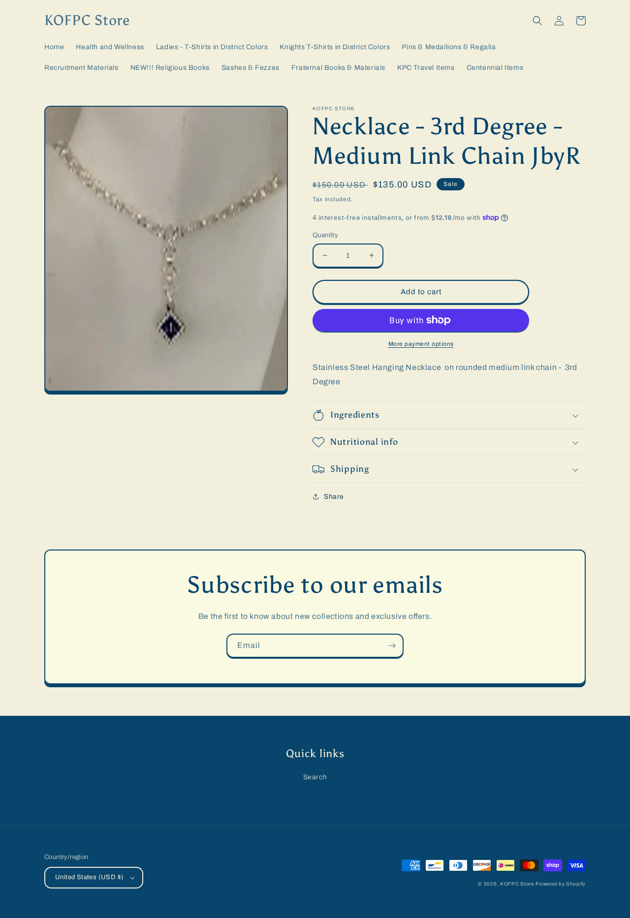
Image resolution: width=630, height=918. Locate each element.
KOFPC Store (517, 884)
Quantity (325, 235)
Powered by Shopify (561, 884)
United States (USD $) (89, 877)
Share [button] (334, 496)
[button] (537, 20)
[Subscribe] (392, 646)
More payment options (421, 343)
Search (315, 777)
